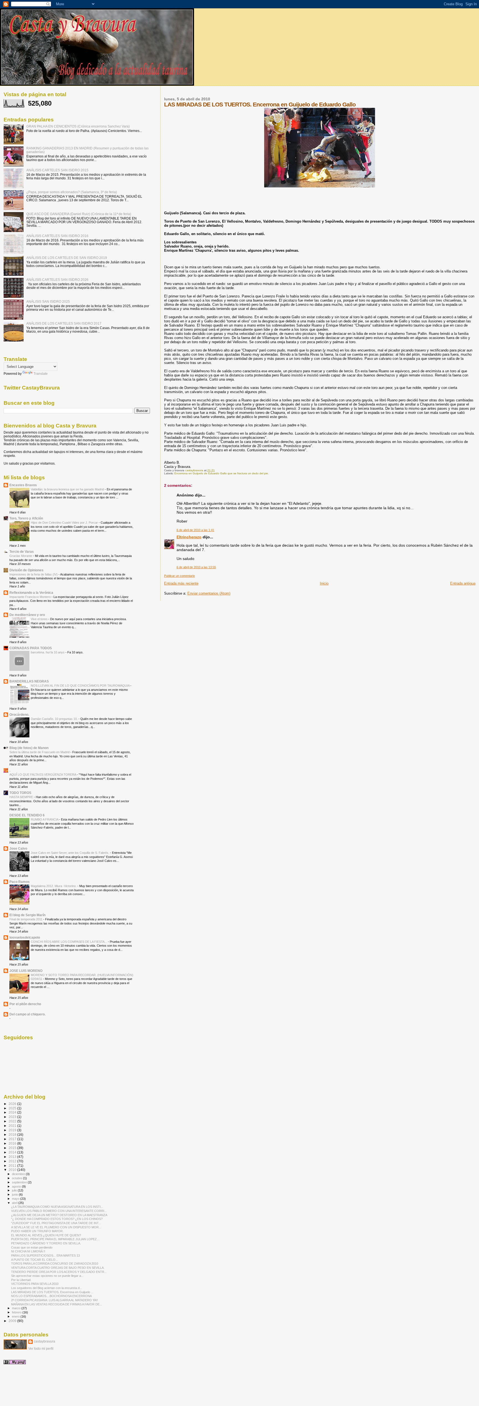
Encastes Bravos (23, 485)
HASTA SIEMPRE (21, 797)
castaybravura (44, 1341)
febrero (17, 1312)
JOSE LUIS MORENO (25, 970)
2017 (13, 1139)
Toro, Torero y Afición (26, 518)
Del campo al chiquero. (27, 1014)
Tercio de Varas (21, 551)
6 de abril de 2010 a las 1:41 (195, 530)
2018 (13, 1134)
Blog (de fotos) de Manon (29, 748)
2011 (13, 1165)
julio (15, 1190)
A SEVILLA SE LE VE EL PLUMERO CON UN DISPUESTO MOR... (56, 1227)
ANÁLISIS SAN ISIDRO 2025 (48, 301)
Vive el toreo (39, 619)
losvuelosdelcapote (24, 937)
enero (16, 1316)
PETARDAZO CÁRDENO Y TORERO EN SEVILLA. (46, 1243)
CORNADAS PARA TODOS (30, 648)
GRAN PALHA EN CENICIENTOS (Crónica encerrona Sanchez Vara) (78, 126)
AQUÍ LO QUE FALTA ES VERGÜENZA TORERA (43, 774)
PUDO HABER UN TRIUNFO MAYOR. (37, 1231)
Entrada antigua (462, 583)
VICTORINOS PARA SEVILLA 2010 (34, 1283)
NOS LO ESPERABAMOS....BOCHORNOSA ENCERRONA (51, 1296)
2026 (13, 1104)
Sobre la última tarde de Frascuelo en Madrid (39, 752)
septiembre (20, 1182)
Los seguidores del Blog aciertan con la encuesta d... (46, 1288)
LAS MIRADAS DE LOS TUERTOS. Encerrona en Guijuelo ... (52, 1292)
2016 (13, 1143)
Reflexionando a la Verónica (31, 592)
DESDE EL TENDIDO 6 (27, 815)
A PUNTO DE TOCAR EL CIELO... (34, 1259)
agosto (17, 1186)
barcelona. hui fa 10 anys (48, 652)
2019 (13, 1130)
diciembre (19, 1174)
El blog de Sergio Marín (27, 915)
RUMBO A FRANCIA (45, 819)
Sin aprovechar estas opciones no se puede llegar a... (47, 1275)
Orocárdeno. (19, 714)
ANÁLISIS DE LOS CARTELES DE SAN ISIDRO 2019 (66, 257)
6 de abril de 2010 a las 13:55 (196, 567)
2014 (13, 1152)
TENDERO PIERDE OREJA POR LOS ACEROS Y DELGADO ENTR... (59, 1271)
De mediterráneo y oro (27, 615)
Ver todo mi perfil (40, 1349)
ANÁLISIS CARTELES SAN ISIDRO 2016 (57, 236)
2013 (13, 1156)
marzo (16, 1308)
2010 (13, 1169)
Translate (41, 374)
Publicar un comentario (179, 575)
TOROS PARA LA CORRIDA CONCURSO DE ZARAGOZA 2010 (54, 1263)
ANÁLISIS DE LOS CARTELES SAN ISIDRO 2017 (63, 323)
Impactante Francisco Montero (30, 596)
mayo (16, 1198)
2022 (13, 1121)
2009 (13, 1321)
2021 (13, 1125)
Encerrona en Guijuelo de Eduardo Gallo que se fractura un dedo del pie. (221, 473)
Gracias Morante (21, 555)
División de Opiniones (26, 570)
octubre (17, 1178)
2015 (13, 1148)
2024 (13, 1112)
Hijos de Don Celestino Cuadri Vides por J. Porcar (65, 522)
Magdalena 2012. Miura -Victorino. (54, 886)
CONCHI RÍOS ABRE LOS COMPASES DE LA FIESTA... (69, 941)
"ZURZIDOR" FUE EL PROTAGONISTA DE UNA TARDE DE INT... (56, 1223)
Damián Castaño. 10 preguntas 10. (54, 718)
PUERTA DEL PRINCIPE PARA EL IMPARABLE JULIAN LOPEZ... (55, 1239)
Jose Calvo (18, 848)
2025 (13, 1108)
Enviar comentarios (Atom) (208, 593)
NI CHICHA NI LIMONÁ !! (28, 1251)
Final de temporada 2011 (26, 919)
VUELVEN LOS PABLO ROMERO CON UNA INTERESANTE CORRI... (59, 1211)
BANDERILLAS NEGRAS (29, 681)
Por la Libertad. (21, 1280)
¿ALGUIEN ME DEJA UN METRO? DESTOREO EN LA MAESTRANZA (59, 1215)
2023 (13, 1117)
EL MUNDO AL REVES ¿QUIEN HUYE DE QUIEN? (46, 1235)
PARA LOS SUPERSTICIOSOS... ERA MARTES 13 (45, 1255)
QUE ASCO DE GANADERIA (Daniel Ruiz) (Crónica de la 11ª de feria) (78, 214)
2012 (13, 1161)
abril (15, 1202)
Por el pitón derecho (25, 1004)
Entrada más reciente (181, 583)
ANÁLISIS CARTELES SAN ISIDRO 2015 (57, 170)
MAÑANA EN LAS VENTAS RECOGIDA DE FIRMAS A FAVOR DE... (56, 1304)
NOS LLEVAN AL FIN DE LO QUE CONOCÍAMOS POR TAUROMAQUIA (80, 685)
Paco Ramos (19, 881)
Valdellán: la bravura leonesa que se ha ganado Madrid (68, 489)
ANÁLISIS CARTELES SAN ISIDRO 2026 (57, 279)
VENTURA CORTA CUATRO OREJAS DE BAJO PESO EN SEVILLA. (58, 1267)
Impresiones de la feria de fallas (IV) (33, 574)
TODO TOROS (20, 792)
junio (15, 1194)
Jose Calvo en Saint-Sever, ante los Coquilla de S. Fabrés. (70, 852)
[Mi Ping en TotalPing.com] (15, 1363)
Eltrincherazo (189, 537)
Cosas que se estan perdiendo (31, 1247)
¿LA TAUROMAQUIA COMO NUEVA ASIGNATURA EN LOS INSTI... (57, 1206)
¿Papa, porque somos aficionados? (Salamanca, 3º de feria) (71, 192)
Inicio (324, 583)
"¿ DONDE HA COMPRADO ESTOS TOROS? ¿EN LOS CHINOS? (57, 1219)
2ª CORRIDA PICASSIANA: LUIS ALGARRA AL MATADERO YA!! (54, 1300)
